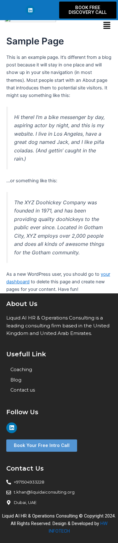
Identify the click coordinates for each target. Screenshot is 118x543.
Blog (15, 380)
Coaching (21, 369)
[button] (106, 25)
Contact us (22, 390)
